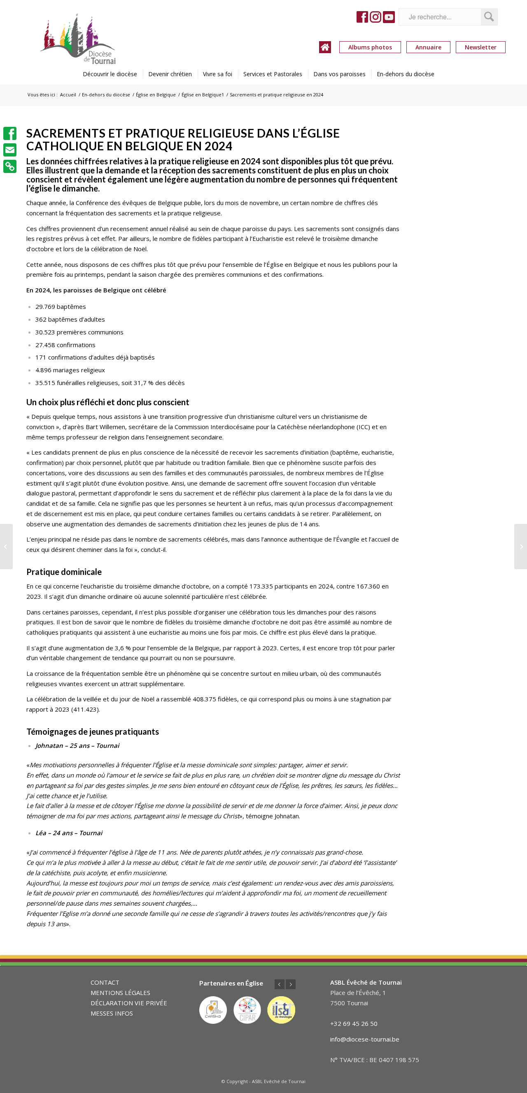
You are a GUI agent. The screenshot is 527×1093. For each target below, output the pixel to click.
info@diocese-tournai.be (364, 1039)
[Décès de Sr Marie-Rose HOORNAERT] (520, 546)
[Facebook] (10, 133)
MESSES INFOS (112, 1013)
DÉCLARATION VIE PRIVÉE (129, 1003)
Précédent (279, 984)
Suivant (291, 984)
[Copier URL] (10, 166)
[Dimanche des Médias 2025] (6, 546)
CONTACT (105, 982)
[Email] (10, 150)
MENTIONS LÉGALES (120, 992)
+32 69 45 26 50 (354, 1023)
